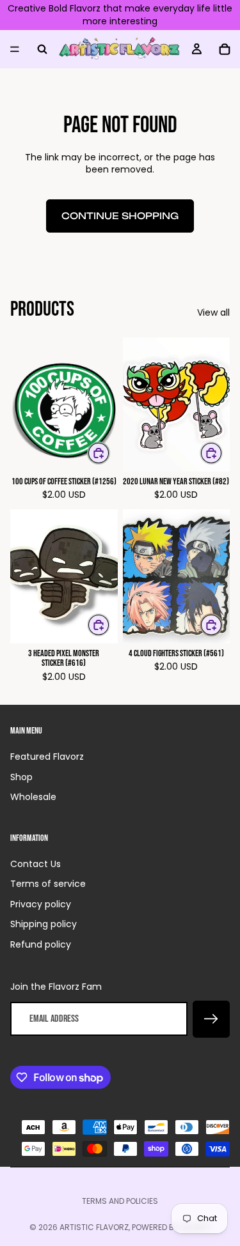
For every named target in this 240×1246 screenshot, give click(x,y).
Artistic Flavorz (94, 1227)
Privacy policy (40, 904)
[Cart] (225, 49)
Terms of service (48, 883)
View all (213, 313)
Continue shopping (120, 215)
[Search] (42, 49)
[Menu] (14, 49)
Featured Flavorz (47, 756)
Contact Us (35, 864)
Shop (21, 777)
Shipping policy (43, 924)
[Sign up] (211, 1019)
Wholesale (33, 796)
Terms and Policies (120, 1201)
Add (109, 452)
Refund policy (40, 944)
